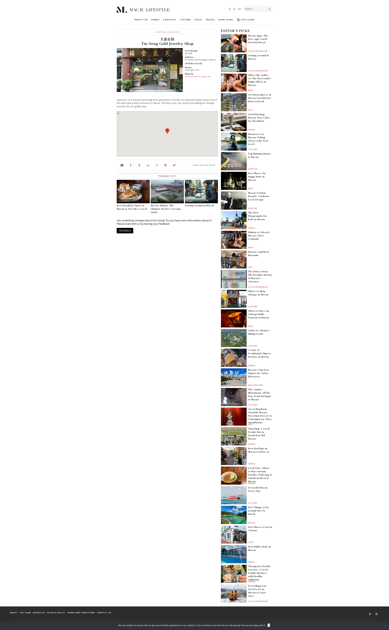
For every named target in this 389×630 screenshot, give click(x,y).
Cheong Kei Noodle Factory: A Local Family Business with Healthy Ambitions (259, 573)
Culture (185, 20)
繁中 (240, 9)
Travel (210, 20)
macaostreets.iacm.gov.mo (198, 76)
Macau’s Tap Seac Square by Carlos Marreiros (258, 373)
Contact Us (104, 612)
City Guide (248, 20)
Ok (269, 625)
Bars (248, 90)
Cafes (248, 542)
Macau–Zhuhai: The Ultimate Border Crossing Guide (166, 209)
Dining (155, 20)
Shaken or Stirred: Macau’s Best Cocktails (259, 235)
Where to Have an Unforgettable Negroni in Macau (258, 314)
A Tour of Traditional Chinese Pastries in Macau (259, 353)
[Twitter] (157, 164)
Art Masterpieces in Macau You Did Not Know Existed (259, 98)
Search (269, 9)
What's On (141, 20)
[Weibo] (174, 164)
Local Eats (123, 201)
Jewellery (174, 32)
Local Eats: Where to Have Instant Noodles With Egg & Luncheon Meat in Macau (260, 475)
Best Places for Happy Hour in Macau (257, 176)
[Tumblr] (139, 164)
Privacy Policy (56, 612)
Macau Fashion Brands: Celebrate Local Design (258, 196)
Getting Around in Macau (199, 205)
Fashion (248, 208)
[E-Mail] (122, 164)
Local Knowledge (248, 51)
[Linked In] (148, 164)
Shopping (160, 32)
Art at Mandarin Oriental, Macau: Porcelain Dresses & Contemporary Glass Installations (260, 416)
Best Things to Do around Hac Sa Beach (258, 510)
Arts (248, 110)
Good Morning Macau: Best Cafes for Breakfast (259, 117)
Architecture (248, 385)
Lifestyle (169, 20)
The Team (25, 612)
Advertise (39, 612)
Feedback (125, 230)
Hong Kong (226, 20)
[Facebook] (130, 164)
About (13, 612)
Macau (248, 522)
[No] (385, 625)
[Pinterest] (165, 164)
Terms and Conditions (81, 612)
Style (198, 20)
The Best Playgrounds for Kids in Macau (257, 216)
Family (248, 228)
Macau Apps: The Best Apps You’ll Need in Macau (258, 39)
